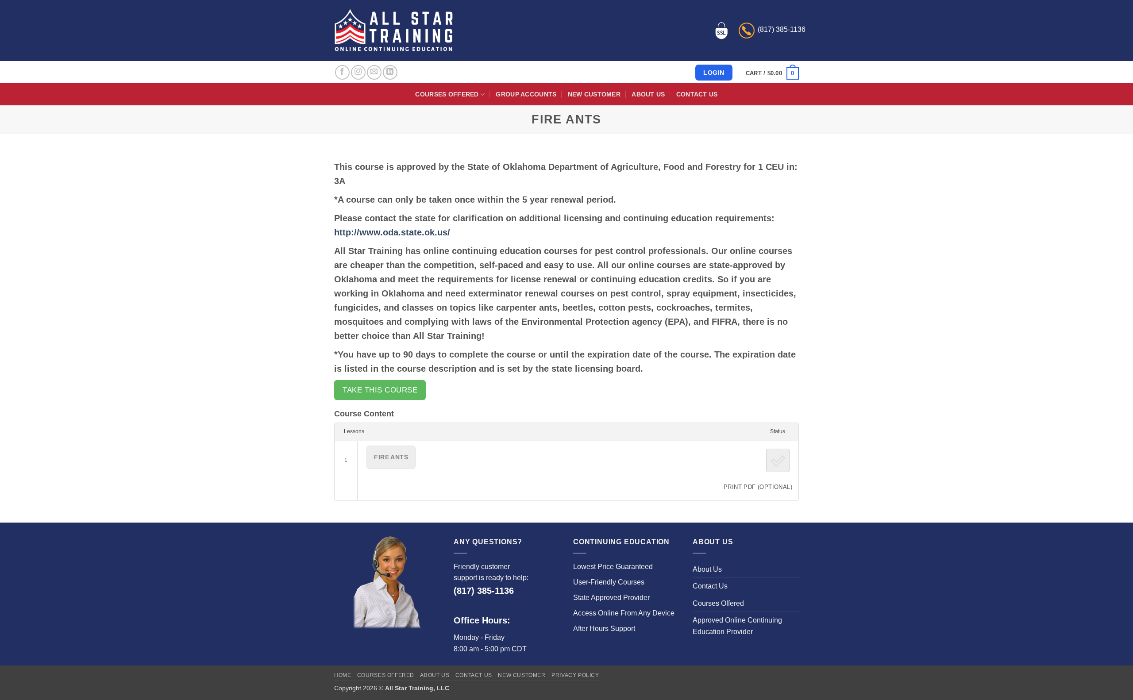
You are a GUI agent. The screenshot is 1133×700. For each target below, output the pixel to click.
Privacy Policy (575, 675)
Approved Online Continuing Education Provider (737, 625)
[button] (772, 73)
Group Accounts (526, 94)
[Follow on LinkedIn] (390, 72)
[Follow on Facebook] (342, 72)
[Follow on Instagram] (358, 72)
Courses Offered (446, 94)
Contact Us (697, 94)
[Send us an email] (374, 72)
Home (342, 675)
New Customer (594, 94)
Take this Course (380, 390)
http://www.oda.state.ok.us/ (392, 232)
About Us (648, 94)
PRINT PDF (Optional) (758, 487)
